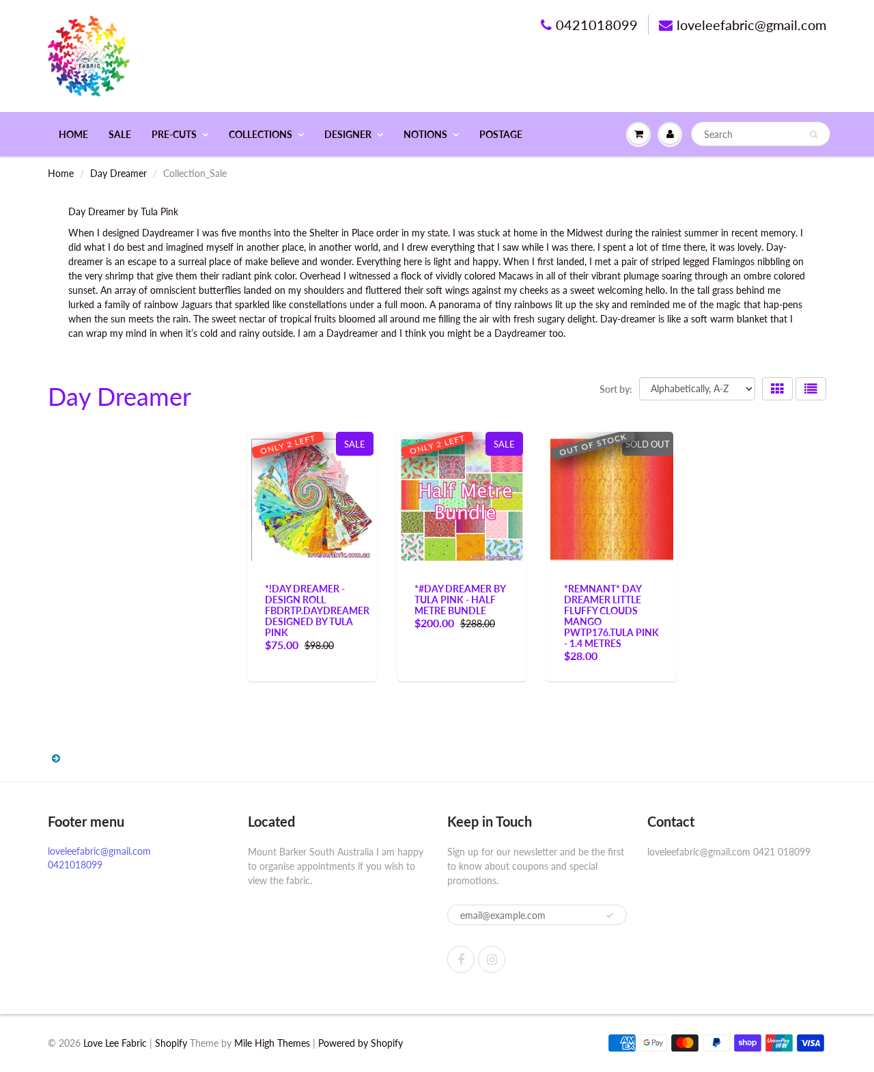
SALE (120, 134)
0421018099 (597, 24)
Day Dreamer (118, 173)
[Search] (813, 135)
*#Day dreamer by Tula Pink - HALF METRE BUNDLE (459, 599)
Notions (425, 134)
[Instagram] (491, 959)
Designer (347, 134)
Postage (500, 134)
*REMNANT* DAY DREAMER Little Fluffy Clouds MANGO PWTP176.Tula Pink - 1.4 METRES (611, 616)
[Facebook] (461, 959)
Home (73, 134)
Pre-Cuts (174, 134)
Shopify (171, 1043)
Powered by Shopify (360, 1043)
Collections (260, 134)
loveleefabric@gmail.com (751, 24)
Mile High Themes (272, 1043)
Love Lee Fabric (115, 1043)
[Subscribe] (610, 915)
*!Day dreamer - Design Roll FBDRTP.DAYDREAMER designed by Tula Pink (317, 610)
